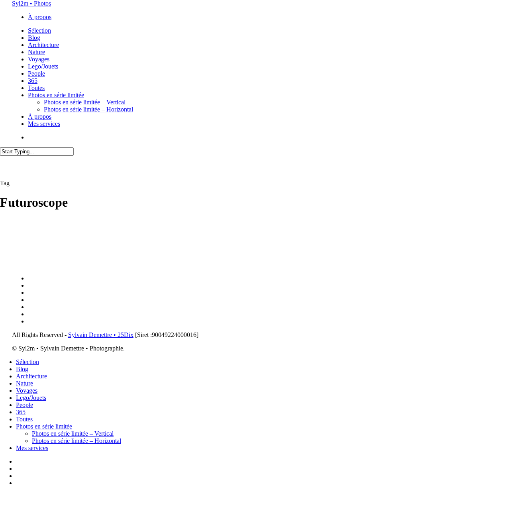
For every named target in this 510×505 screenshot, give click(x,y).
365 (21, 412)
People (24, 404)
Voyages (26, 390)
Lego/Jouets (31, 397)
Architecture (31, 376)
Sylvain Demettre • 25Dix (100, 334)
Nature (24, 383)
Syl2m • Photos (31, 3)
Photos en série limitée (44, 426)
